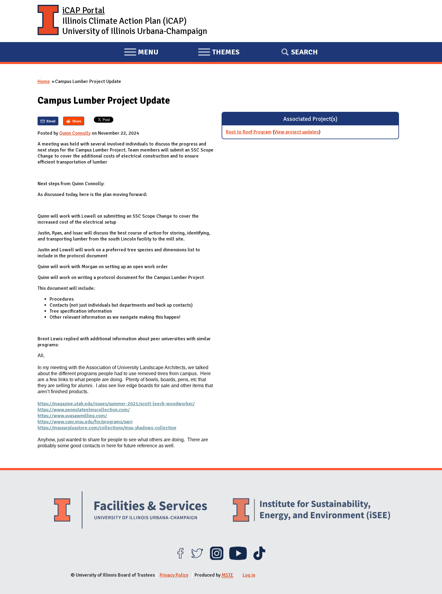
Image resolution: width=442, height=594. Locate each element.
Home (44, 81)
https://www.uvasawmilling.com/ (72, 416)
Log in (249, 575)
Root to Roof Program (249, 132)
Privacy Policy (174, 575)
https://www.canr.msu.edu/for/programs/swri (85, 422)
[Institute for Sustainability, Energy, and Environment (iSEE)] (311, 511)
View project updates (296, 132)
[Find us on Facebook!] (180, 559)
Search (304, 52)
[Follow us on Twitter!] (197, 559)
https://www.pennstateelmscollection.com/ (84, 410)
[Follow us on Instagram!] (216, 559)
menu (141, 52)
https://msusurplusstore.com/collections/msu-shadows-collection (107, 428)
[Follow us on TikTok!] (259, 559)
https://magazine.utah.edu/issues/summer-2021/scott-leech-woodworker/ (116, 404)
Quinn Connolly (75, 133)
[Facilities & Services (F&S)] (130, 511)
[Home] (48, 21)
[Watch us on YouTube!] (238, 559)
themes (218, 52)
